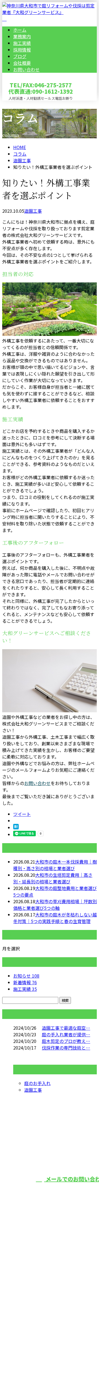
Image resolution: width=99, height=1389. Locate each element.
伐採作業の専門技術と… (66, 1047)
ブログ (19, 56)
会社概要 (22, 63)
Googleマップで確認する (29, 1317)
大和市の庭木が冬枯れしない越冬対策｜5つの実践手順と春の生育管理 (55, 917)
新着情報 (25, 982)
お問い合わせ (26, 69)
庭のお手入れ (37, 1083)
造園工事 (22, 160)
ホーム (19, 29)
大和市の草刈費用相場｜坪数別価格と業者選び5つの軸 (55, 904)
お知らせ (26, 975)
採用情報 (22, 49)
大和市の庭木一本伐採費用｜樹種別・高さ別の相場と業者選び (55, 865)
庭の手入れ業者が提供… (66, 1034)
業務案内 (22, 36)
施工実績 (22, 43)
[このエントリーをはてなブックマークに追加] (16, 827)
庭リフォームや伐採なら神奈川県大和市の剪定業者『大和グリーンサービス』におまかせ (49, 1281)
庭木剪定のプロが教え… (66, 1041)
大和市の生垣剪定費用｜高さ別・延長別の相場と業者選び (52, 878)
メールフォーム (21, 104)
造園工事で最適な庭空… (66, 1027)
